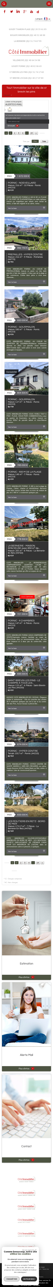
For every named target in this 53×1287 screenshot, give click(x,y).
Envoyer (11, 126)
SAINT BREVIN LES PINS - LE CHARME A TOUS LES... (24, 681)
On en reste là (28, 1250)
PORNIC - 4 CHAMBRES (21, 620)
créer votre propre (13, 103)
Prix (35, 141)
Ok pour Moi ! (29, 1279)
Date (44, 141)
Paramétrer (12, 1279)
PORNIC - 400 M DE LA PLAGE (24, 472)
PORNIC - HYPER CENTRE (23, 751)
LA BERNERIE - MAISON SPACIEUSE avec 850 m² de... (24, 546)
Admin (39, 1269)
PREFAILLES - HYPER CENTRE (25, 254)
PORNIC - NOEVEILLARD (22, 183)
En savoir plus (26, 1285)
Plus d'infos (26, 977)
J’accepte (36, 1285)
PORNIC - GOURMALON (21, 327)
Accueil (7, 95)
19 (32, 133)
